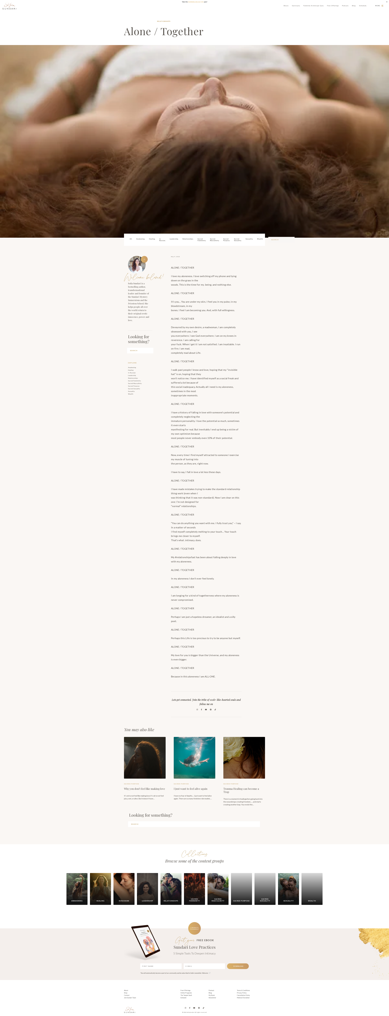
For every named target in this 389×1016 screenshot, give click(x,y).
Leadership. (174, 239)
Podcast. (345, 5)
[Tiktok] (215, 709)
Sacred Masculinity (135, 383)
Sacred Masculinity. (214, 239)
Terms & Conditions (243, 990)
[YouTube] (206, 709)
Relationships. (188, 239)
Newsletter (212, 998)
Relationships (163, 21)
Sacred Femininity (134, 381)
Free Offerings (333, 5)
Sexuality (131, 391)
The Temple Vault (186, 995)
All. (131, 239)
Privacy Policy (242, 993)
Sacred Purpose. (226, 239)
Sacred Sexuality (134, 389)
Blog (210, 993)
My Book (212, 995)
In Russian (132, 373)
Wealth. (260, 239)
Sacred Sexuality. (238, 239)
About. (286, 5)
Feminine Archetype (196, 2)
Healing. (152, 239)
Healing (131, 370)
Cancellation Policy (243, 995)
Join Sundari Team (130, 998)
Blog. (354, 5)
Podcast (211, 990)
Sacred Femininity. (202, 239)
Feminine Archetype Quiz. (313, 5)
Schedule (183, 998)
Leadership (132, 375)
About (126, 990)
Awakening (132, 367)
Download (238, 966)
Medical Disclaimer (243, 998)
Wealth (130, 394)
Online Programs (186, 993)
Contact (126, 995)
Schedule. (363, 5)
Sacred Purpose (133, 386)
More (377, 5)
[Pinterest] (210, 709)
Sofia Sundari (9, 5)
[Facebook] (201, 709)
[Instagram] (197, 709)
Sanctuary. (296, 5)
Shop (125, 993)
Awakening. (140, 239)
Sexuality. (249, 239)
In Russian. (162, 239)
